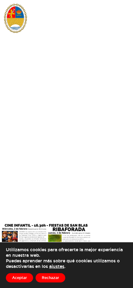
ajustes (56, 266)
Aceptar (19, 278)
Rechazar (50, 278)
